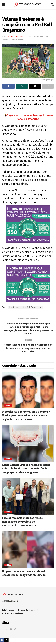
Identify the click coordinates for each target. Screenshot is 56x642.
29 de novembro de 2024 (37, 36)
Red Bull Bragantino (32, 307)
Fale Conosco (8, 610)
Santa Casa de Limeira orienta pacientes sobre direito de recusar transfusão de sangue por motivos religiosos (26, 468)
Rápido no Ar (13, 601)
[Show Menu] (3, 4)
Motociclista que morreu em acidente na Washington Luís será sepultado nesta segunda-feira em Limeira (26, 415)
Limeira (8, 406)
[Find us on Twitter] (7, 629)
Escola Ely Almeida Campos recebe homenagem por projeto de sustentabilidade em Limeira (22, 521)
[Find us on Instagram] (15, 629)
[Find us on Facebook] (2, 629)
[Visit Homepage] (27, 4)
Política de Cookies (27, 610)
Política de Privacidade (12, 613)
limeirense (14, 307)
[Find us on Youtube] (11, 629)
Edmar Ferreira (15, 36)
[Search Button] (52, 4)
